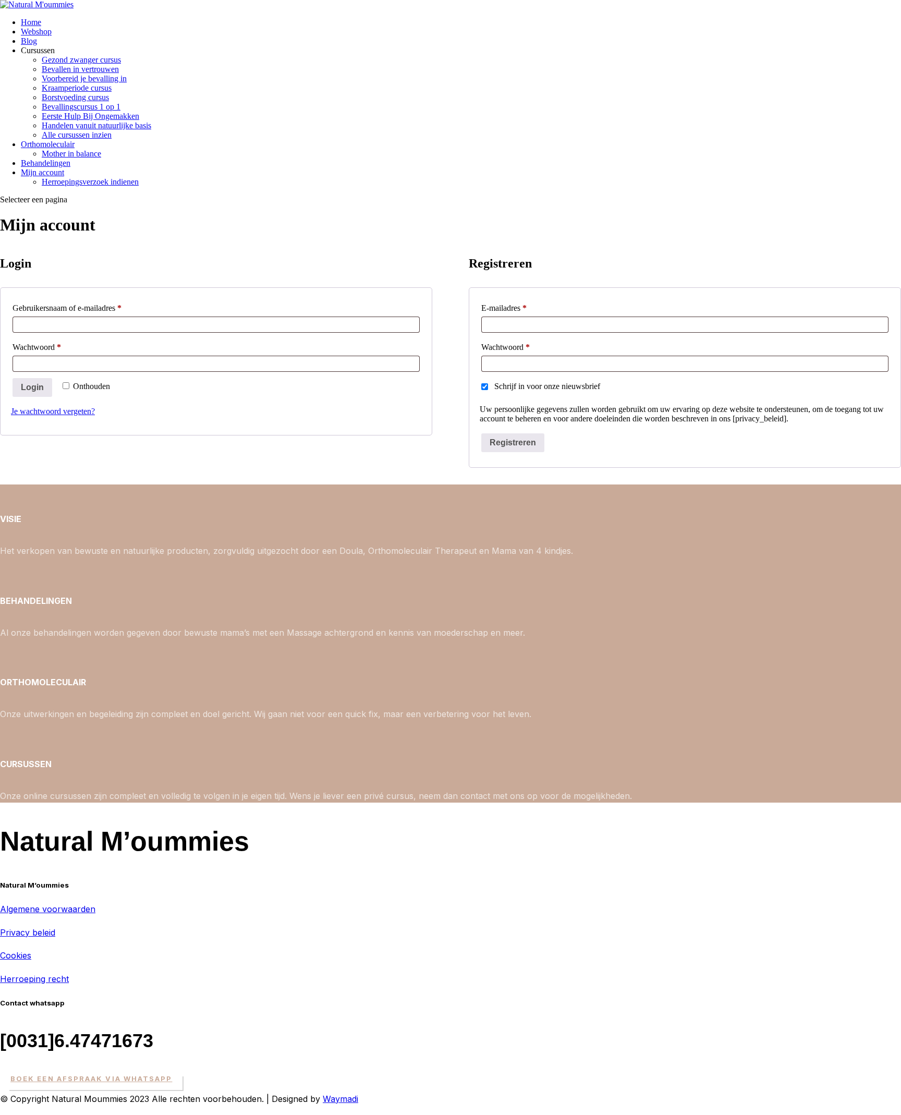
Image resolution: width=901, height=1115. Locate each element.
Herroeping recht (34, 979)
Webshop (36, 31)
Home (31, 22)
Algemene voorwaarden (47, 909)
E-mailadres (515, 307)
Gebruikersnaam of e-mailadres (78, 307)
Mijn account (42, 172)
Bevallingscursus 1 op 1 (81, 106)
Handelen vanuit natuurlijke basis (96, 125)
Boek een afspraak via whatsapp (91, 1078)
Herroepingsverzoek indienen (90, 181)
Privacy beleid (27, 932)
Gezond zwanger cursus (81, 59)
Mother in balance (71, 153)
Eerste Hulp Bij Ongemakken (90, 116)
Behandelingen (45, 163)
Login (32, 387)
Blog (29, 41)
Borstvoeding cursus (75, 97)
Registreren (513, 442)
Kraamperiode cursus (77, 87)
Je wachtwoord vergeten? (53, 411)
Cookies (15, 955)
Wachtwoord (48, 347)
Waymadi (340, 1099)
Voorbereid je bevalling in (84, 78)
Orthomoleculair (48, 144)
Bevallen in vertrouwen (80, 69)
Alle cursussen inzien (77, 134)
